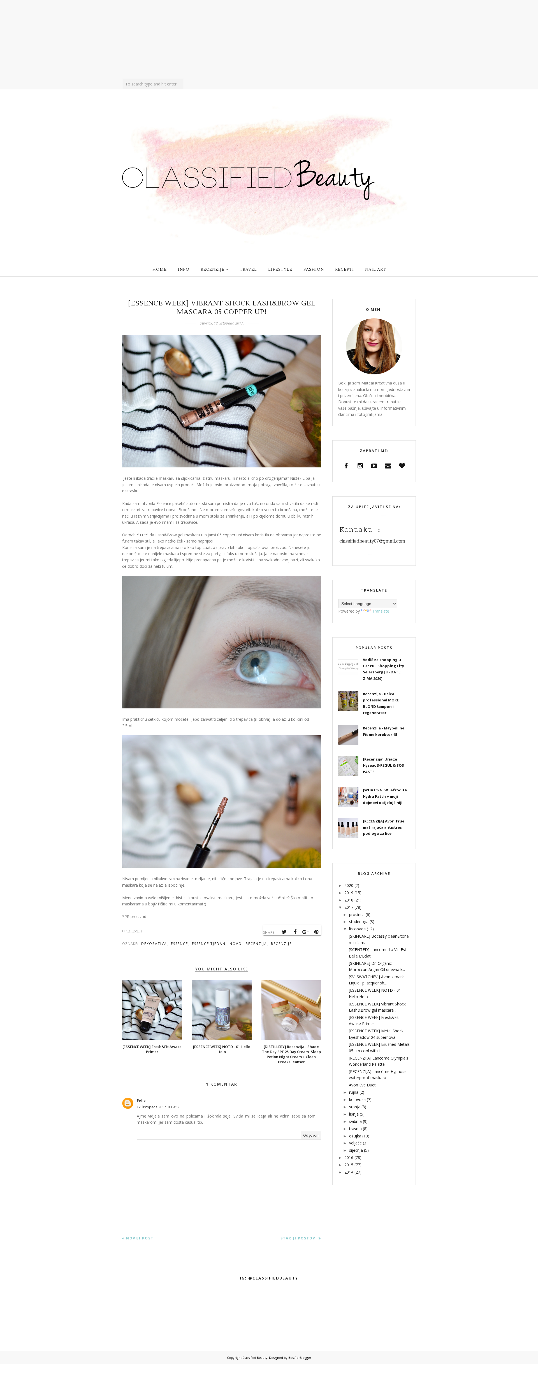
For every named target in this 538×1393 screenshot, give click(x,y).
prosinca (357, 914)
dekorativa (154, 943)
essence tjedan (209, 943)
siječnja (356, 1150)
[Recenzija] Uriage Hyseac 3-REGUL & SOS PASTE (383, 765)
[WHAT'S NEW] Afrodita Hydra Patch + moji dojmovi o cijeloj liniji (385, 796)
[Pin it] (316, 932)
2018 (348, 900)
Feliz (141, 1100)
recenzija (256, 943)
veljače (355, 1143)
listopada (357, 928)
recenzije (281, 943)
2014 (348, 1172)
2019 (348, 892)
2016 (348, 1157)
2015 (348, 1164)
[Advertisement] (269, 39)
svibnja (355, 1121)
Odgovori (311, 1135)
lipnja (354, 1114)
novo (235, 943)
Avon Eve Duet (362, 1085)
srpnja (354, 1106)
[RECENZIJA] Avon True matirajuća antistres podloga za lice (383, 827)
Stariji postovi (298, 1238)
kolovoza (357, 1099)
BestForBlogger (299, 1357)
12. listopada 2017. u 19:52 (158, 1107)
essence (179, 943)
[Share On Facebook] (295, 932)
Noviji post (140, 1238)
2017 (348, 907)
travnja (355, 1128)
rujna (353, 1092)
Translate (380, 611)
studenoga (358, 921)
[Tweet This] (284, 932)
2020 (348, 885)
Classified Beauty (254, 1357)
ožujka (355, 1136)
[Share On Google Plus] (305, 932)
